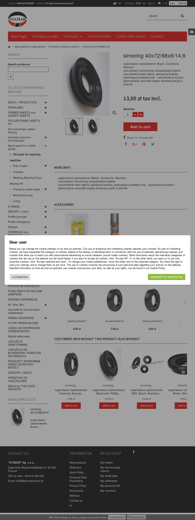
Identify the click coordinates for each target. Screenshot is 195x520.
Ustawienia (20, 277)
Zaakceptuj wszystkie (166, 277)
